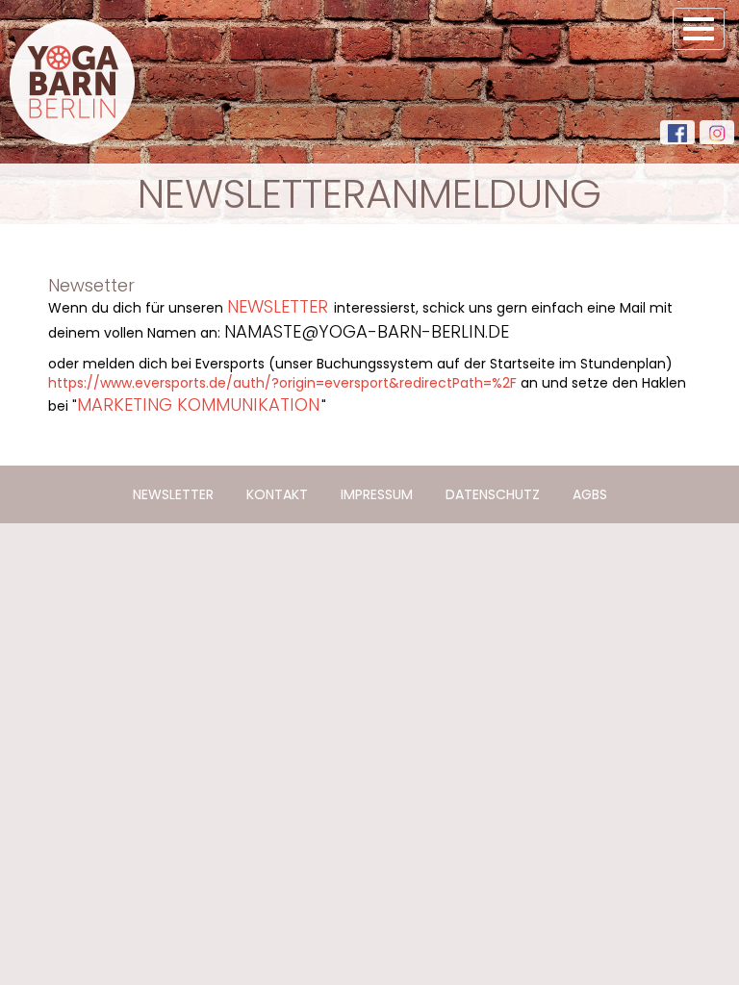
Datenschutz (493, 494)
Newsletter (173, 494)
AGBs (590, 494)
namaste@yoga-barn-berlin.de (366, 331)
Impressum (377, 494)
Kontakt (277, 494)
